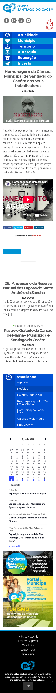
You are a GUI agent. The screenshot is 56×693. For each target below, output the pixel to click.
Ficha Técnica (28, 654)
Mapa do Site (28, 645)
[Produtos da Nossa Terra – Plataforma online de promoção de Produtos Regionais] (28, 575)
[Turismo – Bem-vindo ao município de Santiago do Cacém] (28, 626)
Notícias (36, 235)
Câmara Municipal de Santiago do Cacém (28, 9)
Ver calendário (15, 546)
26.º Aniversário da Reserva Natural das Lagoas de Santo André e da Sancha (28, 288)
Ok (28, 686)
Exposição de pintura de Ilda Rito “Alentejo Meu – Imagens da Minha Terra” (26, 537)
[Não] (52, 681)
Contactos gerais (28, 649)
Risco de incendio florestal (49, 24)
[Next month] (45, 439)
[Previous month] (10, 439)
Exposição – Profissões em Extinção (27, 493)
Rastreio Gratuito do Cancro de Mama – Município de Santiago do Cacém (28, 335)
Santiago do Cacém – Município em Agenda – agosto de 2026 (27, 505)
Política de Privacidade (28, 636)
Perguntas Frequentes (28, 641)
